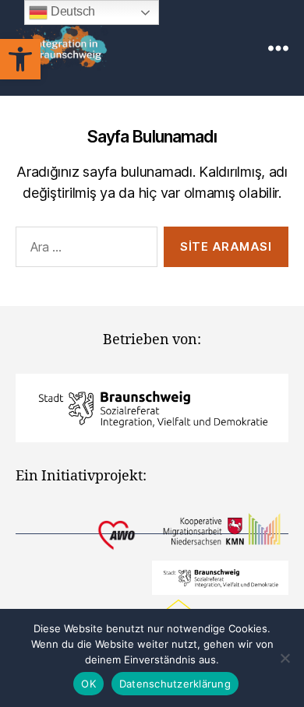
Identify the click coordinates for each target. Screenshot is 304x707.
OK (88, 683)
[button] (20, 59)
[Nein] (284, 658)
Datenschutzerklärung (175, 683)
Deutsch (71, 11)
